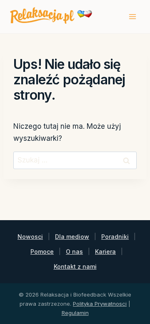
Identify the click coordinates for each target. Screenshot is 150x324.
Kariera (105, 251)
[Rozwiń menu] (132, 16)
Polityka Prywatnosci (100, 303)
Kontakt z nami (75, 266)
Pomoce (42, 251)
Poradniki (115, 236)
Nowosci (30, 236)
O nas (74, 251)
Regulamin (75, 312)
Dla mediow (72, 236)
